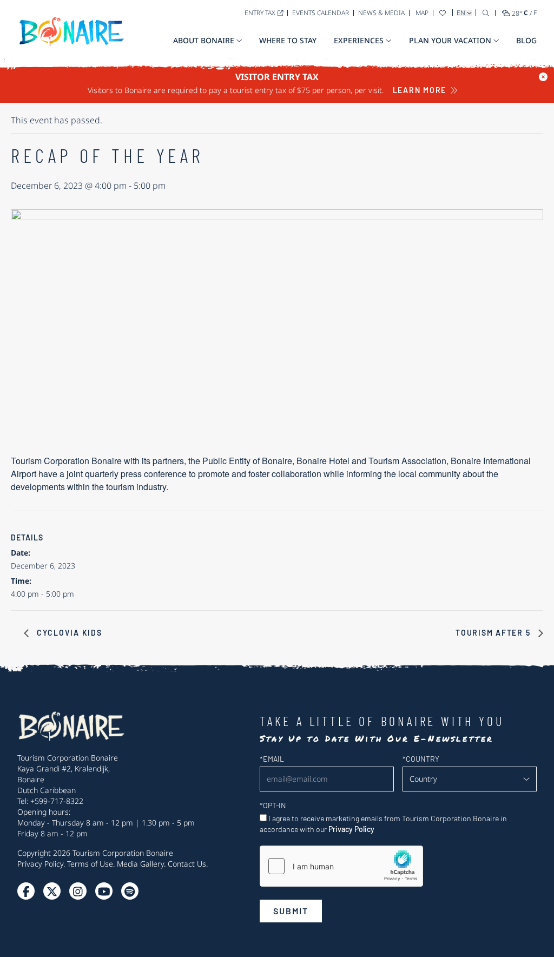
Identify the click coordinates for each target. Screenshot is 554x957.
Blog (526, 40)
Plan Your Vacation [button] (450, 40)
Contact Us (187, 864)
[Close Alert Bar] (543, 76)
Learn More (420, 90)
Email (272, 758)
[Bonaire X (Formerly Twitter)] (26, 891)
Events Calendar (320, 12)
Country (421, 758)
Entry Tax (260, 12)
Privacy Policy (40, 864)
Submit (290, 911)
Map (422, 12)
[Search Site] (486, 12)
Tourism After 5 (494, 632)
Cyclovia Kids (68, 632)
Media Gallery (140, 864)
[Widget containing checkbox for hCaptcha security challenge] (341, 866)
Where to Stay (287, 40)
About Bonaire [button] (203, 40)
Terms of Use (90, 864)
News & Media (381, 12)
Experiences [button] (359, 40)
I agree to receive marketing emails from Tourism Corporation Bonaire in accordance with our (383, 824)
